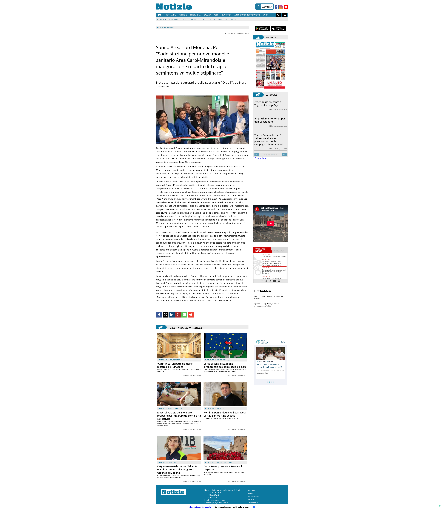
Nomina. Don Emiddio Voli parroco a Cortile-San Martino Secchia (225, 414)
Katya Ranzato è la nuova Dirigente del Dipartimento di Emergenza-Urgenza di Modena (177, 469)
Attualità (161, 19)
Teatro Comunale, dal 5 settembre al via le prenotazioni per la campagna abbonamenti (268, 123)
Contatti (251, 493)
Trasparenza (253, 502)
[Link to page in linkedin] (172, 315)
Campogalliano (221, 463)
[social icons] (262, 283)
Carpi (170, 360)
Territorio (173, 19)
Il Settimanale (170, 15)
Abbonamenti (253, 496)
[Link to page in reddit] (191, 315)
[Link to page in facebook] (159, 315)
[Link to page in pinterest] (178, 315)
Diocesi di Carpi (234, 490)
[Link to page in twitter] (165, 315)
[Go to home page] (159, 15)
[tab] (262, 253)
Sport (212, 19)
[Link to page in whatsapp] (184, 315)
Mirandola (223, 360)
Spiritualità (195, 15)
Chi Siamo (252, 490)
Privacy (251, 499)
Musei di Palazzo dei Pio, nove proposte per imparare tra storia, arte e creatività (179, 415)
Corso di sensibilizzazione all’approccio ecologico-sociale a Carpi (225, 365)
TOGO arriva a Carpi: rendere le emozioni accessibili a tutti (266, 144)
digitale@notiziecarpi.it (219, 503)
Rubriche (183, 15)
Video (216, 15)
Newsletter (226, 15)
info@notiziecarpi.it (217, 500)
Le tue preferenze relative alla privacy (232, 507)
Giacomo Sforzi (162, 86)
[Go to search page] (278, 15)
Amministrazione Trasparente (247, 15)
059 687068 (212, 498)
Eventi (265, 15)
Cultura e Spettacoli (198, 19)
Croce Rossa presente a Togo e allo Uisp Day (223, 468)
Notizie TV (234, 19)
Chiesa (184, 19)
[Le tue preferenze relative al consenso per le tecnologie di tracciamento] (440, 506)
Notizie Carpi (260, 161)
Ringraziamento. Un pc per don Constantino (269, 103)
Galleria (207, 15)
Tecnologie (222, 19)
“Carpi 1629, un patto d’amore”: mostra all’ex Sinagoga (175, 365)
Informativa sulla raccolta (200, 507)
